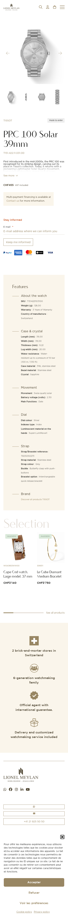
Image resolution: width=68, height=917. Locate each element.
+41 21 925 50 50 (34, 821)
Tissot (7, 120)
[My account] (47, 7)
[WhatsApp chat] (4, 790)
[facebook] (10, 790)
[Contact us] (34, 813)
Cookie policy (24, 912)
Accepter (34, 882)
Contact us (12, 201)
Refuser (34, 893)
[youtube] (28, 790)
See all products (55, 612)
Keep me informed (18, 242)
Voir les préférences (34, 903)
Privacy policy (42, 912)
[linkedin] (21, 790)
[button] (62, 837)
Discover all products (35, 499)
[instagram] (16, 790)
